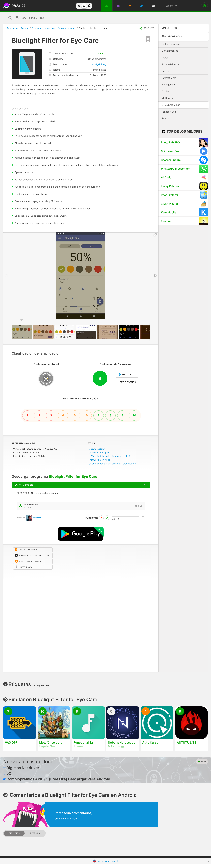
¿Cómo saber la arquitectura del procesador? (112, 463)
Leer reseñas (127, 382)
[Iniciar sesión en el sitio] (204, 5)
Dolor (203, 761)
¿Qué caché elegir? (99, 452)
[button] (155, 234)
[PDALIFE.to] (13, 6)
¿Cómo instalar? (97, 449)
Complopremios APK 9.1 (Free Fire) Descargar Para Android (56, 779)
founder (37, 517)
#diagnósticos (41, 685)
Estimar (127, 374)
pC (7, 773)
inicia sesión (71, 818)
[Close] (208, 861)
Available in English (108, 861)
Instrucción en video (99, 459)
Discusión (14, 833)
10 (134, 415)
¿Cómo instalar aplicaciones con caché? (109, 456)
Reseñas (35, 833)
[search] (99, 18)
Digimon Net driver (21, 768)
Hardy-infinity (99, 64)
